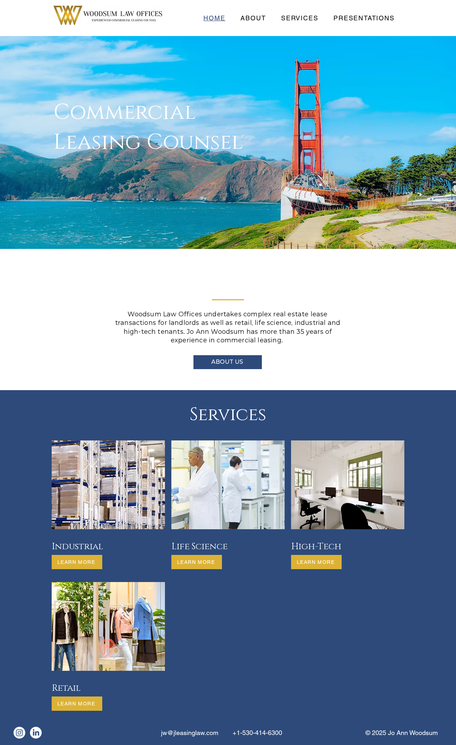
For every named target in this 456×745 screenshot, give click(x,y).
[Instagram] (19, 733)
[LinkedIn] (36, 733)
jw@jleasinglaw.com (189, 732)
